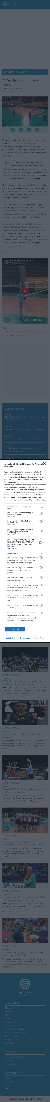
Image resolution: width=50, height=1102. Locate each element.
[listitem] (25, 507)
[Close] (45, 464)
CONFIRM (15, 629)
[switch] (41, 513)
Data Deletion (11, 638)
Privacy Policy (38, 638)
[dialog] (25, 551)
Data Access (25, 638)
